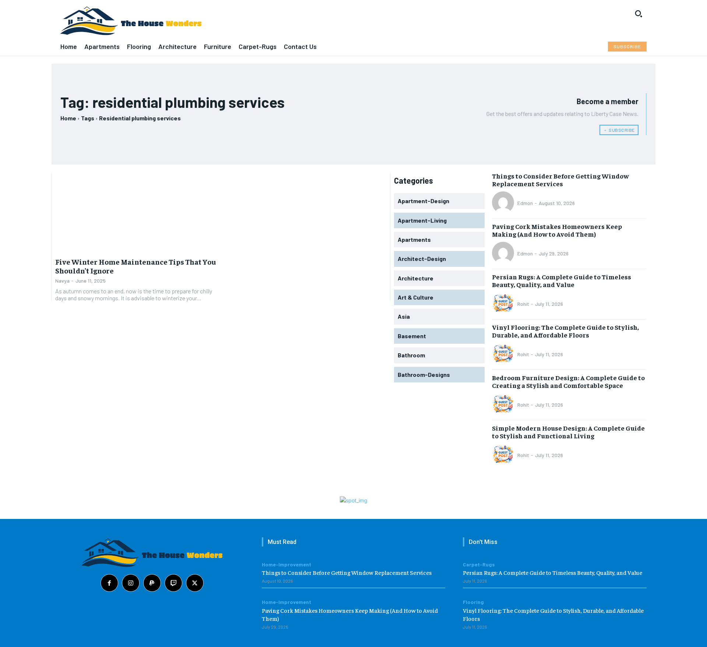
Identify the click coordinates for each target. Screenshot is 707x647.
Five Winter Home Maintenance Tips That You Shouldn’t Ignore (135, 266)
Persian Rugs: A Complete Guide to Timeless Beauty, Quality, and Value (561, 280)
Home (68, 117)
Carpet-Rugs (479, 565)
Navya (62, 280)
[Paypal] (152, 583)
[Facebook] (109, 583)
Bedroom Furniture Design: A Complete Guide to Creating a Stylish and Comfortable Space (568, 381)
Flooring (473, 602)
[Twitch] (173, 583)
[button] (638, 14)
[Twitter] (195, 583)
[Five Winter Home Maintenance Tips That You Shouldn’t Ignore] (136, 212)
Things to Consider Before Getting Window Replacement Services (560, 180)
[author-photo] (504, 203)
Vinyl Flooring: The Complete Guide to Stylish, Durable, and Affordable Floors (565, 331)
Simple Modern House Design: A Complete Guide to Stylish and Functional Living (568, 432)
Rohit (523, 304)
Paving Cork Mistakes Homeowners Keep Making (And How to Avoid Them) (557, 230)
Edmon (525, 203)
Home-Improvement (286, 565)
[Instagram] (131, 583)
